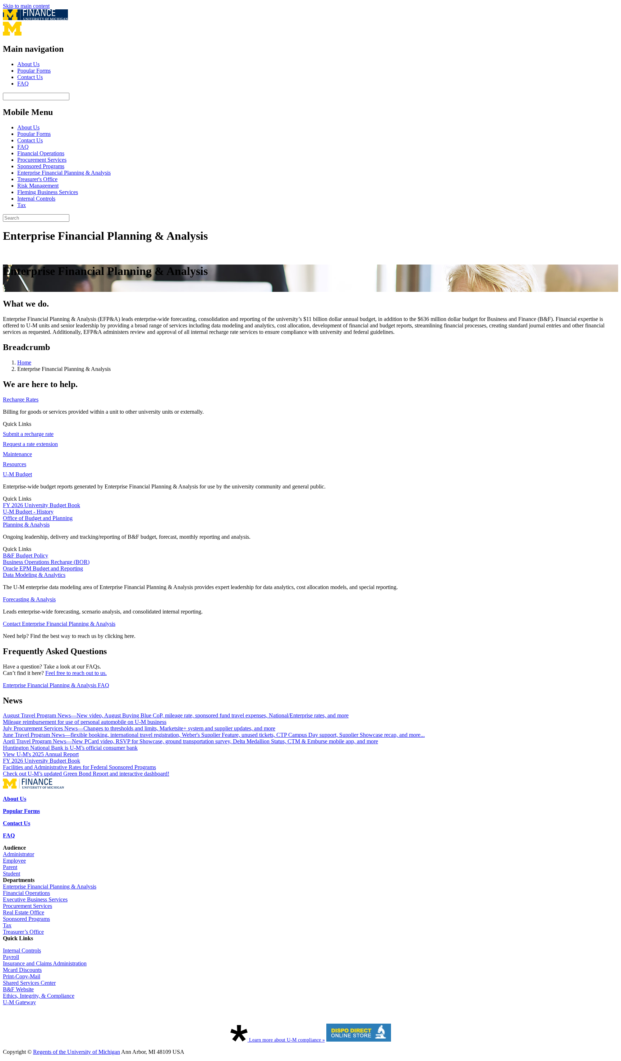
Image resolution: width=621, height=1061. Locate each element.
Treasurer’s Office (23, 932)
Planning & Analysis (26, 525)
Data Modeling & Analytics (34, 575)
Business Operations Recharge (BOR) (46, 562)
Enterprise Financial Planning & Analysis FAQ (56, 685)
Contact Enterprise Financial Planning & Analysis (59, 624)
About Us (28, 64)
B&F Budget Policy (25, 555)
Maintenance (17, 454)
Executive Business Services (35, 899)
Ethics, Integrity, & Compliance (38, 996)
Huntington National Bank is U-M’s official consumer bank (70, 748)
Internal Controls (36, 199)
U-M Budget (17, 474)
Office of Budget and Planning (38, 518)
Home (24, 362)
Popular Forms (34, 71)
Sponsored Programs (40, 166)
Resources (14, 464)
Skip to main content (26, 6)
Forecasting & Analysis (29, 599)
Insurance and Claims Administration (45, 963)
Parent (10, 867)
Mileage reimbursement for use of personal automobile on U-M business (84, 722)
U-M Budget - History (28, 512)
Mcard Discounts (22, 970)
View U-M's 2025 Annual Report (41, 754)
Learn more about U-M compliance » (286, 1040)
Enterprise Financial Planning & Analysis (64, 173)
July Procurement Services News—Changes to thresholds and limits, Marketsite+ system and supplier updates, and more (139, 728)
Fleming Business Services (47, 192)
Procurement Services (41, 160)
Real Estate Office (23, 912)
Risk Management (38, 186)
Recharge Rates (20, 399)
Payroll (11, 957)
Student (11, 874)
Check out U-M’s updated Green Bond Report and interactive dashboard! (86, 774)
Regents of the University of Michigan (76, 1052)
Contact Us (30, 77)
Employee (14, 861)
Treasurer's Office (37, 179)
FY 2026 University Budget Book (41, 505)
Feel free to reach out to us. (76, 673)
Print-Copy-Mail (21, 976)
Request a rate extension (30, 444)
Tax (21, 205)
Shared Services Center (29, 983)
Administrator (18, 854)
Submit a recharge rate (28, 434)
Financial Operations (40, 153)
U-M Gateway (19, 1002)
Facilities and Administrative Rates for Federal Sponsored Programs (79, 767)
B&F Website (18, 989)
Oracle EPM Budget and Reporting (43, 568)
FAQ (23, 84)
